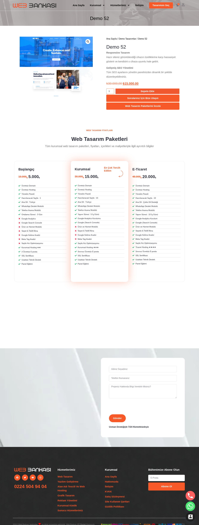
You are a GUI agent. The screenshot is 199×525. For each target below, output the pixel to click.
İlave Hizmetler (36, 333)
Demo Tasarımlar (127, 38)
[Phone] (190, 495)
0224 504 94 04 (30, 486)
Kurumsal (95, 5)
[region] (99, 519)
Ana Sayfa (78, 5)
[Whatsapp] (190, 506)
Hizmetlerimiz (118, 5)
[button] (87, 41)
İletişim (139, 5)
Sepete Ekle (147, 91)
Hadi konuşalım (31, 412)
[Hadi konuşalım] (16, 416)
